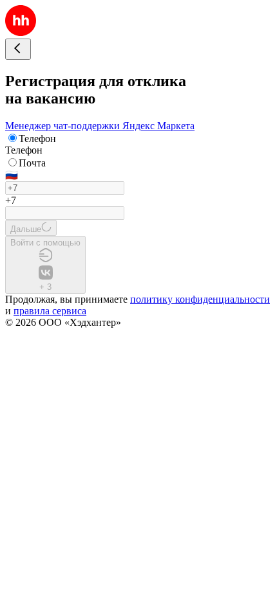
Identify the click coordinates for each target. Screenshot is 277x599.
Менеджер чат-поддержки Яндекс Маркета (100, 125)
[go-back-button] (18, 49)
